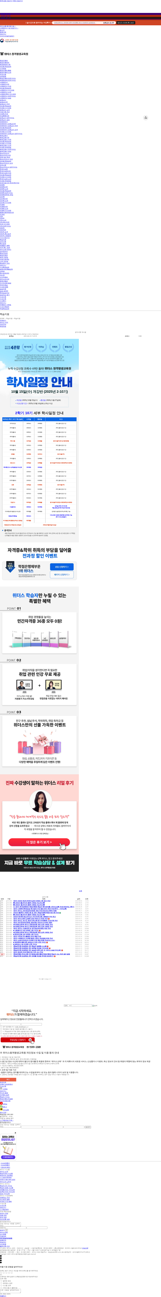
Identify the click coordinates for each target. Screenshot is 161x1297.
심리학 (2, 197)
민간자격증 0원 (5, 1101)
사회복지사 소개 (5, 92)
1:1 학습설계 (4, 1209)
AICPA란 (3, 230)
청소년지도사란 (5, 155)
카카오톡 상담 (5, 1219)
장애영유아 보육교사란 (8, 124)
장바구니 (3, 34)
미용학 (2, 204)
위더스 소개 (4, 1171)
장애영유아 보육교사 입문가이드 (11, 133)
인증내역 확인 (5, 1167)
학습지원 (3, 240)
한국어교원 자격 (5, 173)
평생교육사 (4, 135)
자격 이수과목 (5, 224)
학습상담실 (4, 253)
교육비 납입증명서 (6, 1084)
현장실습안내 (4, 293)
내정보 (2, 271)
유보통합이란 (4, 116)
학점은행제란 (4, 62)
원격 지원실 (4, 257)
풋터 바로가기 (18, 1)
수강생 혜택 (4, 287)
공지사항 (3, 242)
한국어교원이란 (5, 171)
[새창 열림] (9, 43)
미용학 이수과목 (5, 210)
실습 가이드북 (5, 1194)
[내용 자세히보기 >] (21, 1027)
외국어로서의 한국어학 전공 (9, 183)
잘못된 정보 (7, 1281)
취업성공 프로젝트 (6, 1175)
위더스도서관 (4, 279)
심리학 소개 (4, 201)
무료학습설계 (4, 309)
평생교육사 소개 (5, 145)
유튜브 (5, 1104)
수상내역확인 (5, 1163)
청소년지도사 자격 (6, 159)
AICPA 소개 (4, 232)
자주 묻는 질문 (5, 247)
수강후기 (3, 301)
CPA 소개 (3, 220)
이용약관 (3, 1236)
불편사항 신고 (5, 1246)
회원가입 (3, 32)
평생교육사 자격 (5, 139)
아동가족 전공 (5, 112)
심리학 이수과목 (5, 203)
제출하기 (3, 1296)
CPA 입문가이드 (5, 226)
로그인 (2, 30)
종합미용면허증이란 (7, 212)
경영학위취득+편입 (6, 195)
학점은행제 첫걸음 (6, 1099)
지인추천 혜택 (5, 1199)
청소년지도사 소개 (6, 163)
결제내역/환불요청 (6, 269)
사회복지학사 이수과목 (8, 94)
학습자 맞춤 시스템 (6, 1188)
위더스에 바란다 (5, 249)
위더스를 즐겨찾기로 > (8, 26)
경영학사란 (4, 187)
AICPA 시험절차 (5, 236)
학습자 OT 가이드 (6, 1186)
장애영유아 (4, 122)
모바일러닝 (4, 251)
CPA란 (2, 218)
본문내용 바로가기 (6, 1)
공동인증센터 (4, 259)
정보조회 (85, 1248)
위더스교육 (4, 1232)
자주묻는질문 (4, 1095)
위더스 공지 (4, 322)
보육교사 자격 (5, 104)
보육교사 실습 (5, 120)
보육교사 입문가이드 (7, 118)
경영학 (2, 185)
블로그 (4, 1107)
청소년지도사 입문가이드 (8, 167)
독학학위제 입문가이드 (8, 80)
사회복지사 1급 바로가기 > (9, 28)
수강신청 (3, 297)
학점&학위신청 (5, 64)
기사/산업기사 (5, 238)
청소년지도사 (4, 153)
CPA (1, 216)
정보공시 (3, 1242)
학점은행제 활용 (5, 70)
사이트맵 (3, 1244)
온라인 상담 (4, 1213)
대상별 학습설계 (5, 66)
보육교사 (3, 100)
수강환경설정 (4, 267)
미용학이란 (4, 206)
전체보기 (3, 320)
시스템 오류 (7, 1285)
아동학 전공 (4, 114)
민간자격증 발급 (5, 283)
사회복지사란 (4, 84)
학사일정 (3, 243)
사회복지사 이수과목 (7, 90)
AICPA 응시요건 (5, 234)
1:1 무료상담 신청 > (6, 1120)
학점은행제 (4, 60)
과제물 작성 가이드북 (7, 1190)
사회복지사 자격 (5, 86)
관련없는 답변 (7, 1283)
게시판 (2, 275)
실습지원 (3, 289)
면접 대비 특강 (5, 157)
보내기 (88, 1127)
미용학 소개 (4, 208)
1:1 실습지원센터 (6, 1177)
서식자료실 (4, 277)
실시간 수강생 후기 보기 (126, 22)
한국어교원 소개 (5, 179)
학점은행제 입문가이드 (8, 78)
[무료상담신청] (17, 1044)
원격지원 (3, 1082)
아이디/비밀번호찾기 (7, 36)
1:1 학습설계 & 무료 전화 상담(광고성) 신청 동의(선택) (21, 1031)
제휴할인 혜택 (5, 245)
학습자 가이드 (5, 1097)
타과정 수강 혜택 (6, 1201)
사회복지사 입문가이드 (8, 96)
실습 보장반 (4, 291)
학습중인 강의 (5, 263)
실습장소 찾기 (5, 295)
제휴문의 (3, 1240)
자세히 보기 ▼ (6, 14)
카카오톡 (6, 1110)
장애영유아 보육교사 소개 (9, 130)
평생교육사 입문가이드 (8, 149)
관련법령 (3, 76)
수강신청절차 (4, 307)
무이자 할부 (4, 1093)
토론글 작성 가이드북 (7, 1192)
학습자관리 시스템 (6, 1173)
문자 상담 (3, 1217)
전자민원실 (4, 285)
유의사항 (3, 165)
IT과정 (2, 214)
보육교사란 (4, 102)
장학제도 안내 (5, 1197)
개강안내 (3, 324)
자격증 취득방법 (5, 147)
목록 (80, 891)
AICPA (2, 228)
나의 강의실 (4, 261)
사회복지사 (4, 82)
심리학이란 (4, 199)
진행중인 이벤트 (5, 305)
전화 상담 (3, 1215)
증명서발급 (4, 281)
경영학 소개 (4, 189)
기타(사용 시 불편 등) (10, 1288)
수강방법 (3, 68)
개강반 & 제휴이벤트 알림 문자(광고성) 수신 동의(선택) (22, 1034)
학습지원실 (4, 255)
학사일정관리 (4, 273)
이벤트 (5, 1089)
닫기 (3, 1256)
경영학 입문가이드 (6, 193)
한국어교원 (4, 169)
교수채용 (3, 1234)
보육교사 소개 (5, 110)
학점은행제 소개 (5, 72)
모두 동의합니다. (15, 1027)
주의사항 (3, 74)
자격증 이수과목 (5, 108)
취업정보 (3, 326)
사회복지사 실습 (5, 98)
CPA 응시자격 (4, 222)
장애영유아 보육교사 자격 (9, 126)
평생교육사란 (4, 137)
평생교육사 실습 (5, 151)
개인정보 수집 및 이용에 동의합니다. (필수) (17, 1029)
